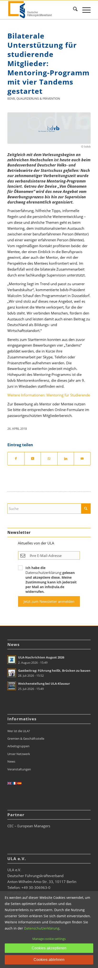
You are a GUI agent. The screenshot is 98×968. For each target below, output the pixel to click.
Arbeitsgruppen (18, 746)
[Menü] (84, 9)
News (11, 761)
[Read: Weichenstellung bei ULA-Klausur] (11, 686)
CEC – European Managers (28, 826)
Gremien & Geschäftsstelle (25, 738)
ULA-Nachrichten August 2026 (41, 657)
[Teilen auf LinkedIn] (66, 458)
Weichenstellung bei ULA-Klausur (44, 683)
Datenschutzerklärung (43, 572)
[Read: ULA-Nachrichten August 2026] (11, 659)
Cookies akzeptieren (49, 948)
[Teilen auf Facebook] (16, 458)
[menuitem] (73, 9)
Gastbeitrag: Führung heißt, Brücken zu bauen (54, 670)
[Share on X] (32, 458)
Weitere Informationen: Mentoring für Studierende (48, 395)
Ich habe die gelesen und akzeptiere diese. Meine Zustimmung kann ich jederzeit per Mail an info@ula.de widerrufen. (51, 579)
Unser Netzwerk (18, 754)
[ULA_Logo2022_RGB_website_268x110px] (40, 9)
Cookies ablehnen (49, 960)
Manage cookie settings (49, 939)
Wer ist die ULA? (18, 731)
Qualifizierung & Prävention (38, 99)
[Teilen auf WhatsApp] (49, 458)
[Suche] (73, 9)
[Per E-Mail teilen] (82, 458)
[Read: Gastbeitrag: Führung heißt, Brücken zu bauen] (11, 673)
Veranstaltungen (19, 769)
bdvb (11, 99)
